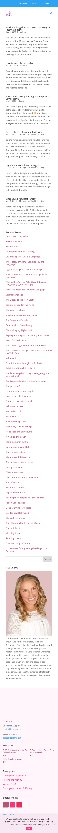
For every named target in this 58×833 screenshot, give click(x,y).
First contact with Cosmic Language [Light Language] (26, 275)
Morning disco (13, 533)
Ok (29, 828)
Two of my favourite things (19, 426)
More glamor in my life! (17, 441)
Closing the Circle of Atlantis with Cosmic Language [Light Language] (26, 283)
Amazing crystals (14, 538)
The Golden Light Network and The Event (26, 345)
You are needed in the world (20, 304)
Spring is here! (13, 386)
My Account (8, 814)
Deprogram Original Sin (17, 236)
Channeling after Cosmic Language (23, 256)
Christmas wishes (14, 472)
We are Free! (12, 246)
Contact (34, 4)
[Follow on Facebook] (6, 804)
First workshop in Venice (18, 543)
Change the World (27, 134)
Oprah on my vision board (19, 401)
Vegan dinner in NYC (16, 492)
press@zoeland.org (12, 737)
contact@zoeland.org (13, 729)
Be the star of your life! (17, 446)
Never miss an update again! (20, 391)
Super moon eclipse (15, 452)
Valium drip (11, 358)
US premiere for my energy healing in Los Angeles (26, 549)
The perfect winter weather (19, 462)
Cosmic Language (14, 294)
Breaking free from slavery (19, 325)
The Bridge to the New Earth (20, 299)
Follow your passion (15, 502)
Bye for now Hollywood (17, 512)
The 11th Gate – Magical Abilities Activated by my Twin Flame (29, 351)
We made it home (15, 487)
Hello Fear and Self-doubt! (19, 431)
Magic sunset (12, 416)
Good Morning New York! (18, 507)
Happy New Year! (14, 467)
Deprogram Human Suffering (20, 251)
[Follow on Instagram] (19, 804)
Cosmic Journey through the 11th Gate (25, 363)
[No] (54, 824)
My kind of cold (13, 411)
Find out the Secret (15, 528)
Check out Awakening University (22, 477)
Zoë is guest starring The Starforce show (26, 381)
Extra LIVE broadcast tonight (21, 198)
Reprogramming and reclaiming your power (27, 335)
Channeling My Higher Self (19, 330)
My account (23, 4)
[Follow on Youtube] (12, 804)
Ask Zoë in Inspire (14, 406)
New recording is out (16, 421)
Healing (22, 32)
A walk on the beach (16, 436)
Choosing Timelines (15, 309)
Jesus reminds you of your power (22, 315)
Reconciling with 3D (15, 241)
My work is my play (15, 517)
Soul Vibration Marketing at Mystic (23, 523)
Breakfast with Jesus (16, 340)
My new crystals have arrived (20, 457)
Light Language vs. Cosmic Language (24, 269)
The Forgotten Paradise (17, 320)
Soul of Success (13, 482)
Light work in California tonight (22, 165)
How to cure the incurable (20, 63)
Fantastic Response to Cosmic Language (26, 289)
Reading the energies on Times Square (25, 497)
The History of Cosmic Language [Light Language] (25, 263)
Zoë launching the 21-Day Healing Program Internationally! (28, 28)
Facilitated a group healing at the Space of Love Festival (28, 97)
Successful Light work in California (24, 132)
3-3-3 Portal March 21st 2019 (20, 368)
